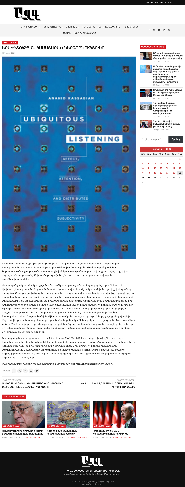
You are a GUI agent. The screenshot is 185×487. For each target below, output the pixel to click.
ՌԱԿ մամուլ (88, 27)
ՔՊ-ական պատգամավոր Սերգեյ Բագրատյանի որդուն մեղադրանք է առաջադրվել (168, 56)
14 (167, 168)
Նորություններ (29, 27)
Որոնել (176, 139)
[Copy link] (36, 371)
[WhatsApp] (31, 371)
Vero (99, 484)
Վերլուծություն (52, 27)
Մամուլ (67, 33)
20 (161, 173)
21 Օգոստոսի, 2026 (11, 426)
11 (149, 168)
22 (174, 173)
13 (161, 168)
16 (180, 168)
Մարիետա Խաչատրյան (78, 437)
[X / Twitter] (19, 371)
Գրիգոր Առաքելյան (122, 437)
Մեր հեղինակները (85, 33)
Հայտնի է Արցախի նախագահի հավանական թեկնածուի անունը (166, 124)
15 (174, 168)
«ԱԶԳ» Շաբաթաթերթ (109, 27)
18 (149, 173)
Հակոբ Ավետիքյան (31, 437)
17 (143, 173)
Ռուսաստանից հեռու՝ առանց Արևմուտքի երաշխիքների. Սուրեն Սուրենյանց (167, 92)
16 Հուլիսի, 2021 (9, 43)
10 (143, 168)
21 (167, 173)
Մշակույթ (71, 27)
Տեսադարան (132, 27)
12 (155, 168)
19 (155, 173)
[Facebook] (14, 371)
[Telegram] (25, 371)
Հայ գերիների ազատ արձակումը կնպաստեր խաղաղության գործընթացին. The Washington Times (165, 108)
